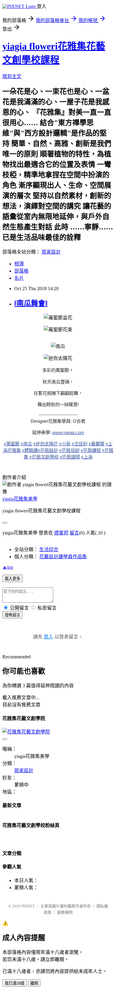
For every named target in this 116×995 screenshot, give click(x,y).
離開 (34, 983)
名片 (19, 278)
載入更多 (12, 578)
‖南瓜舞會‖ (31, 303)
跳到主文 (11, 76)
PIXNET (28, 906)
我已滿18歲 (14, 983)
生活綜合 (48, 549)
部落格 (21, 270)
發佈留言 (12, 615)
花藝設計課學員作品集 (63, 556)
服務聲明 (65, 912)
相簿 (19, 263)
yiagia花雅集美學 (19, 498)
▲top (7, 567)
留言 (74, 532)
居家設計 (51, 251)
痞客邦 (61, 532)
